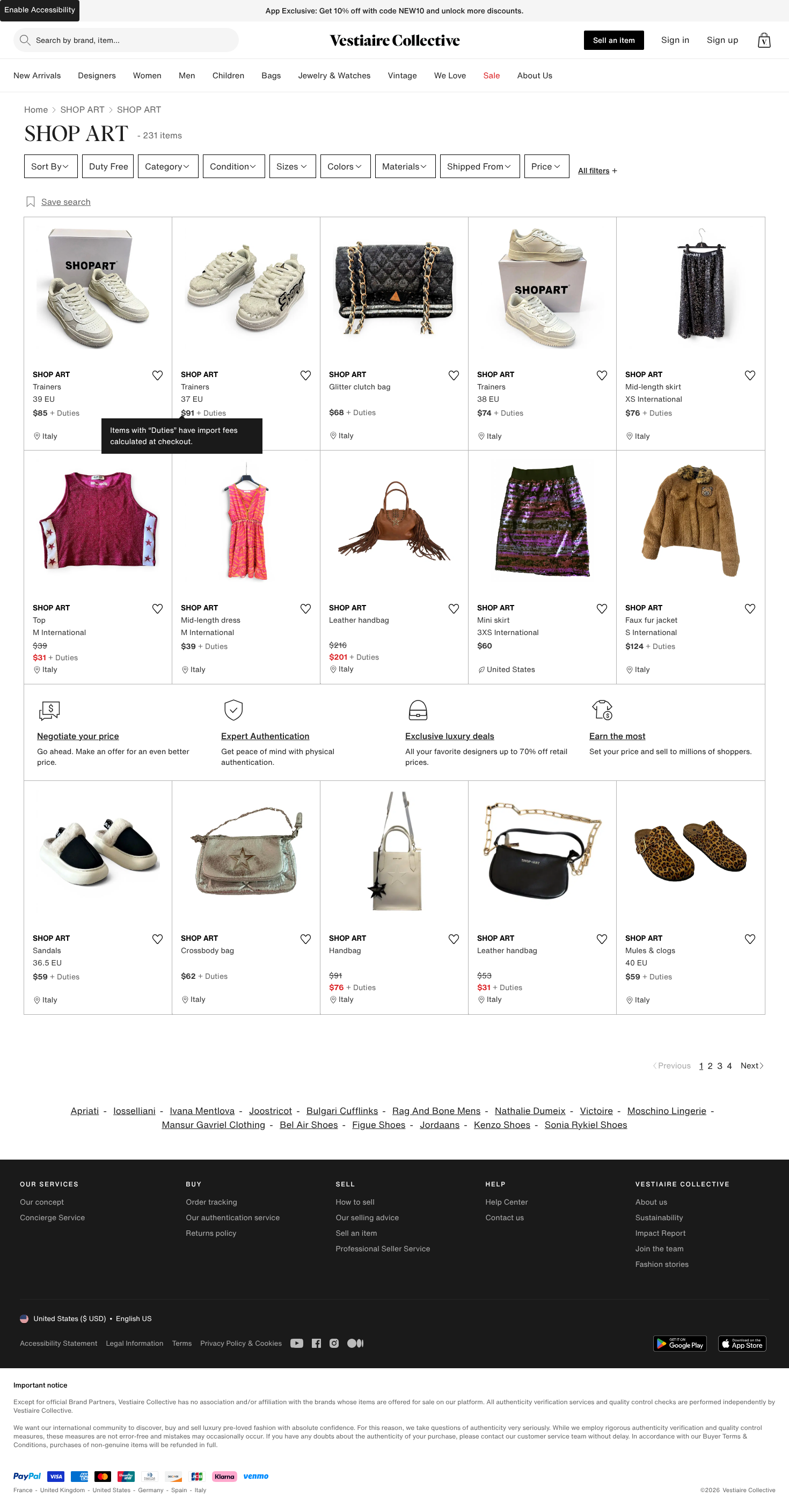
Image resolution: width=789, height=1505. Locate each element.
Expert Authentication (265, 735)
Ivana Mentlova (202, 1111)
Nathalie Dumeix (530, 1111)
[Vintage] (425, 75)
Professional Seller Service (382, 1249)
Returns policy (211, 1233)
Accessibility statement (58, 1343)
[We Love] (475, 75)
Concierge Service (52, 1217)
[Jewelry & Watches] (379, 75)
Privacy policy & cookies (241, 1343)
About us (651, 1202)
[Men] (204, 75)
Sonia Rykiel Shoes (586, 1125)
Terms (182, 1343)
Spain (179, 1490)
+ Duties (64, 412)
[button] (764, 40)
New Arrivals (37, 76)
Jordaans (439, 1125)
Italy (201, 1490)
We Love (450, 76)
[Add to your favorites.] (157, 375)
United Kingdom (62, 1490)
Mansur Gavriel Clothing (213, 1125)
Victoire (596, 1111)
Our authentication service (233, 1217)
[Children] (253, 75)
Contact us (505, 1217)
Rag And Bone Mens (436, 1111)
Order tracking (211, 1202)
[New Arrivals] (69, 75)
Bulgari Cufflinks (342, 1111)
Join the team (659, 1249)
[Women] (170, 75)
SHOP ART (82, 109)
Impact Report (660, 1233)
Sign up (723, 40)
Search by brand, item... (78, 40)
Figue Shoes (378, 1125)
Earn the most (617, 735)
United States (112, 1490)
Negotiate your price (78, 735)
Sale (492, 76)
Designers (97, 76)
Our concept (42, 1202)
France (23, 1490)
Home (36, 109)
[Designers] (124, 75)
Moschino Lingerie (666, 1111)
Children (229, 76)
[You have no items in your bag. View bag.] (764, 40)
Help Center (507, 1202)
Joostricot (270, 1111)
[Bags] (289, 75)
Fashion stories (662, 1264)
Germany (151, 1490)
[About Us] (561, 75)
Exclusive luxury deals (449, 735)
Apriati (84, 1111)
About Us (534, 76)
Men (187, 76)
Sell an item (614, 40)
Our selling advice (367, 1217)
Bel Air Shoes (309, 1125)
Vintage (402, 76)
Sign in (675, 40)
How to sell (354, 1202)
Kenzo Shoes (502, 1125)
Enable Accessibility (39, 10)
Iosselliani (134, 1111)
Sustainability (659, 1217)
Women (147, 76)
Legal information (134, 1343)
